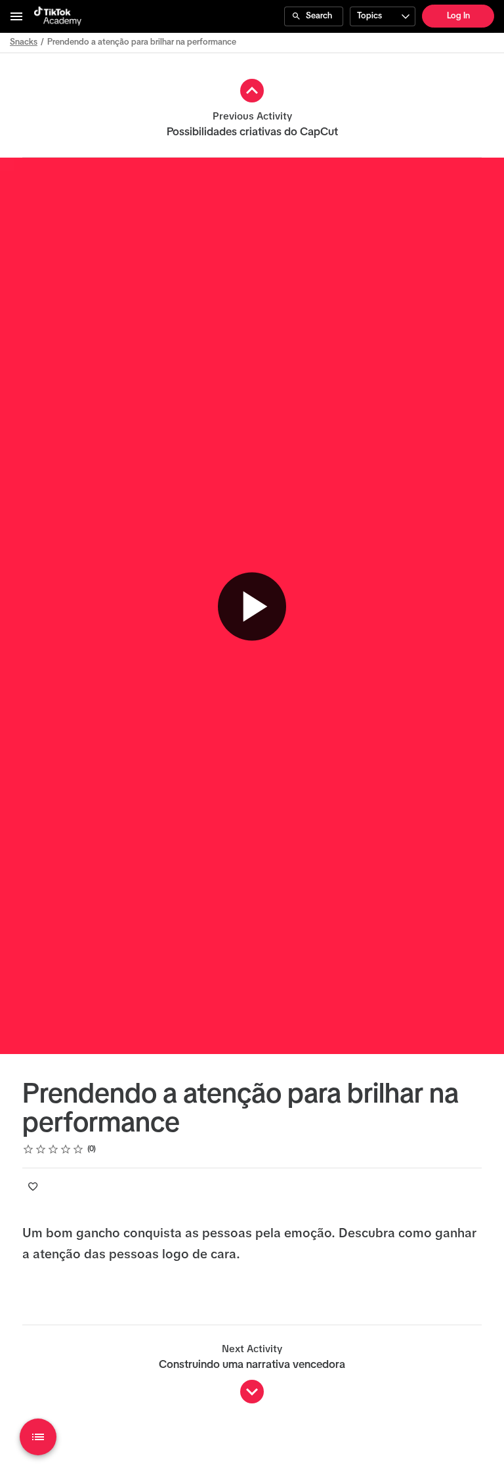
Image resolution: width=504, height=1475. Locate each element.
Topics (369, 16)
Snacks (23, 42)
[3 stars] (53, 1149)
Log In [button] (458, 16)
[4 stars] (66, 1149)
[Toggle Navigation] (17, 16)
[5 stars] (78, 1149)
